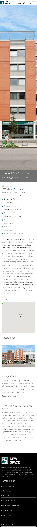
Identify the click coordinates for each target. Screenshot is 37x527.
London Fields (8, 510)
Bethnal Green (8, 524)
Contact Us (7, 491)
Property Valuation (9, 500)
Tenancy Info (19, 189)
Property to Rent (8, 486)
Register (6, 495)
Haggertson (7, 515)
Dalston (5, 520)
